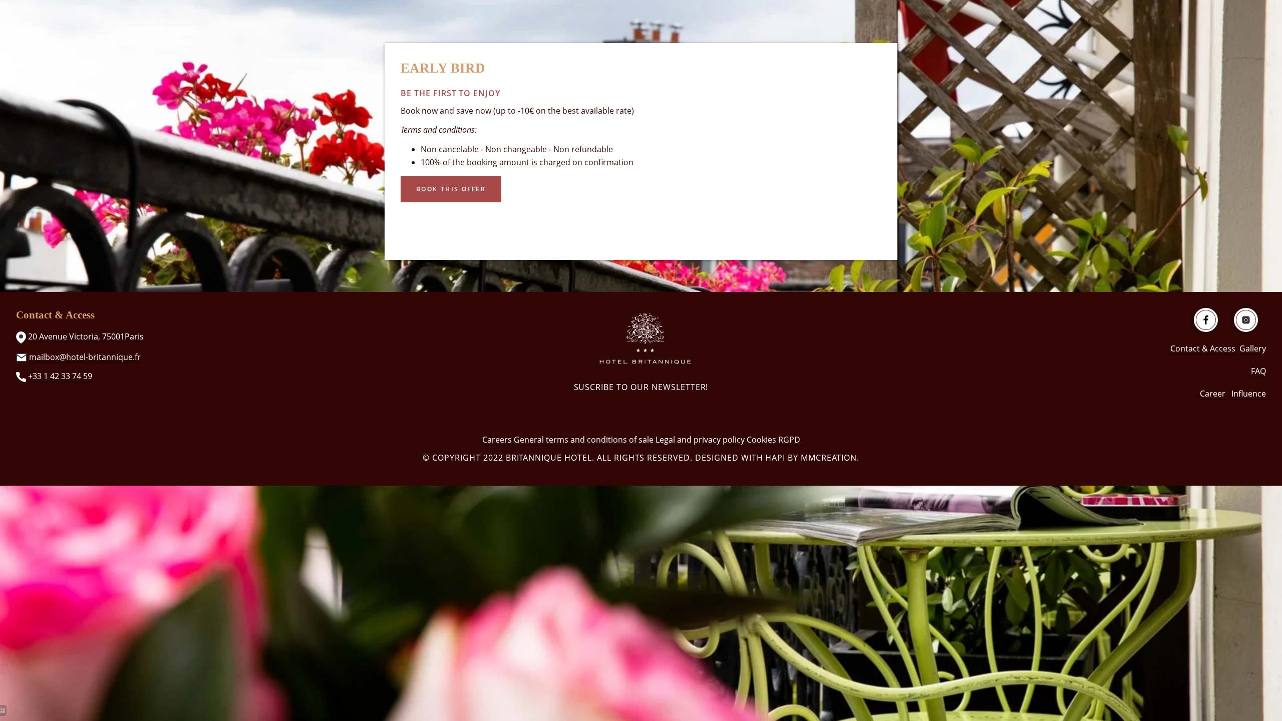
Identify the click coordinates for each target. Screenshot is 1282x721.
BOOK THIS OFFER (451, 189)
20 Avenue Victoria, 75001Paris (86, 336)
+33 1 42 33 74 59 (60, 376)
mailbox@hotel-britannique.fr (85, 357)
